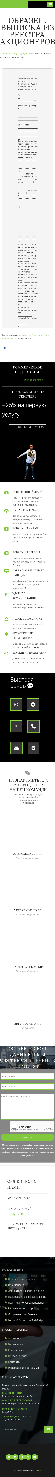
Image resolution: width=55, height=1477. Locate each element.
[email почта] (35, 1457)
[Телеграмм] (15, 1457)
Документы (26, 53)
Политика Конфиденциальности (27, 1302)
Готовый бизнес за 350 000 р (25, 1320)
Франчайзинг (16, 1285)
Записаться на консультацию (26, 1290)
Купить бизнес (17, 1350)
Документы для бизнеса (23, 1314)
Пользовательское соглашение (27, 1296)
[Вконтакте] (9, 1457)
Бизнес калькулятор (20, 1308)
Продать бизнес (17, 1356)
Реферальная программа (23, 1367)
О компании (15, 1338)
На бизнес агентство (32, 379)
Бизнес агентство (30, 427)
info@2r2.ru (16, 1214)
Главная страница (9, 53)
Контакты (14, 1361)
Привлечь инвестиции (21, 1279)
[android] (43, 1457)
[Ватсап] (22, 1457)
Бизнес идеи (15, 1344)
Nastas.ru (37, 1471)
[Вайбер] (28, 1457)
